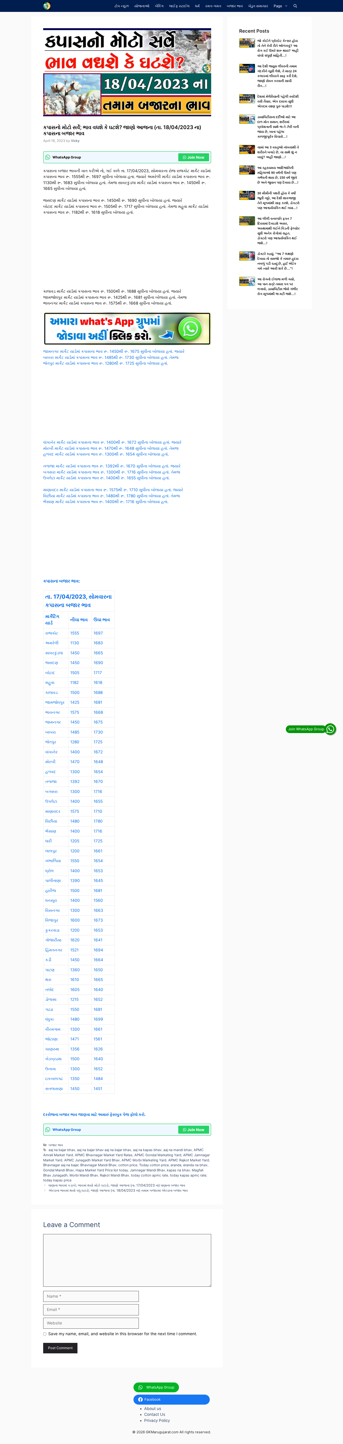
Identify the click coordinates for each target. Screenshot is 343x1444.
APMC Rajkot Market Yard (188, 1160)
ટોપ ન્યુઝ (122, 6)
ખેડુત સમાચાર (258, 6)
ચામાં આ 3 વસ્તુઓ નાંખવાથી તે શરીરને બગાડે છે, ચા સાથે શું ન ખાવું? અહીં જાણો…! (278, 152)
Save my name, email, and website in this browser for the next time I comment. (122, 1333)
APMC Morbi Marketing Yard (144, 1160)
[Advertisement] (127, 254)
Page (278, 6)
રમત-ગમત (213, 6)
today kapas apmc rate (188, 1175)
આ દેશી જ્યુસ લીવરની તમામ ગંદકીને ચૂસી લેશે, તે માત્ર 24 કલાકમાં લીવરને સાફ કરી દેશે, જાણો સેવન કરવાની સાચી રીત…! (277, 76)
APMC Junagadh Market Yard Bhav (92, 1160)
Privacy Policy (157, 1420)
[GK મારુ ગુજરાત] (46, 6)
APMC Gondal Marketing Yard (157, 1155)
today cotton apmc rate (149, 1175)
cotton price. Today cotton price (143, 1165)
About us (152, 1408)
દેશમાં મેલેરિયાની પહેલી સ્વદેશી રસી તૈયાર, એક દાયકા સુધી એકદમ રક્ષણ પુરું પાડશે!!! (278, 101)
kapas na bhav (178, 1170)
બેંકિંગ (159, 6)
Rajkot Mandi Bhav (114, 1175)
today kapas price (57, 1180)
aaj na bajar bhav (62, 1150)
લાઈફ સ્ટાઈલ (179, 6)
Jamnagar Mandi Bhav (147, 1170)
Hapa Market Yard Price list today (102, 1170)
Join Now (195, 157)
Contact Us (154, 1414)
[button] (295, 6)
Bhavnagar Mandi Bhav (98, 1165)
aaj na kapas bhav (147, 1150)
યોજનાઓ (141, 6)
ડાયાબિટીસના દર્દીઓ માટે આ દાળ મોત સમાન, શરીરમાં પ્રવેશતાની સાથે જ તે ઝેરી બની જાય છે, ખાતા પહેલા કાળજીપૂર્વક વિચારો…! (278, 126)
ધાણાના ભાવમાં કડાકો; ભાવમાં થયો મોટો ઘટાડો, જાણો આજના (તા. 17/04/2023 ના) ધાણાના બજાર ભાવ (117, 1185)
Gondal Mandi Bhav (58, 1170)
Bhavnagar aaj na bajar (60, 1165)
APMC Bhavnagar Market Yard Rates (104, 1155)
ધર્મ (197, 6)
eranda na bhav (195, 1165)
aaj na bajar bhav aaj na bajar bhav (104, 1150)
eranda (176, 1165)
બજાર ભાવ (235, 6)
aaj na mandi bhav (177, 1150)
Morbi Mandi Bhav (84, 1175)
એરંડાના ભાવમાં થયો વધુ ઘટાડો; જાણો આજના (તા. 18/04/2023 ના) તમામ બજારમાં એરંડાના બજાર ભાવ (118, 1190)
